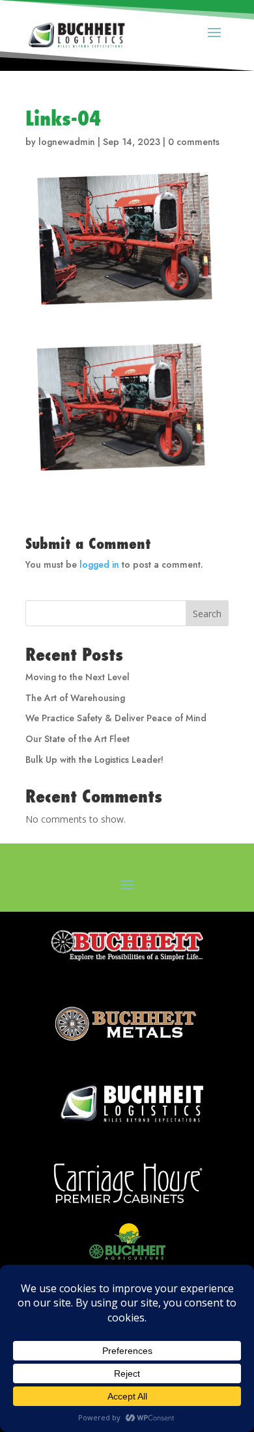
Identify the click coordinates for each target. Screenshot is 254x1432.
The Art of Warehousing (75, 697)
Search (207, 613)
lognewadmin (66, 141)
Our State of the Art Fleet (77, 738)
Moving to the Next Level (77, 676)
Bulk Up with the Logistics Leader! (94, 759)
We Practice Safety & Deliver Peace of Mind (115, 717)
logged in (99, 564)
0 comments (193, 141)
